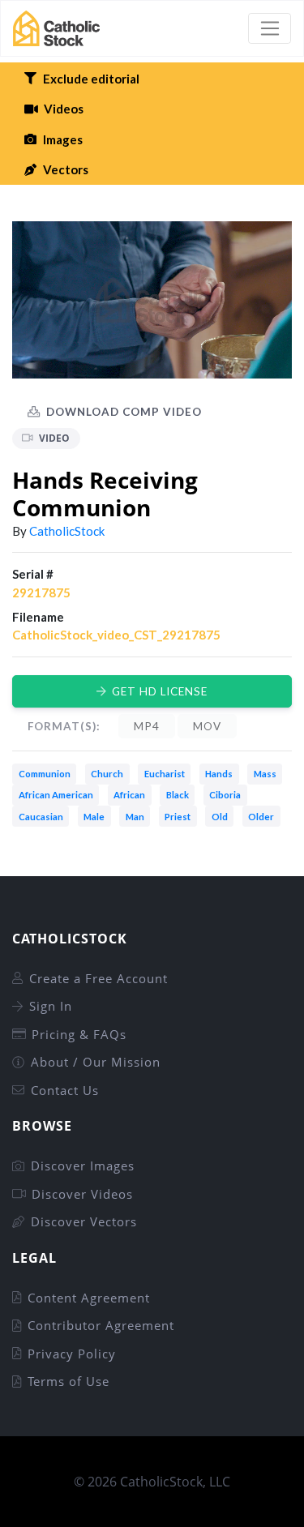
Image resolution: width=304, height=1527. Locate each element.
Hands (219, 773)
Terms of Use (68, 1381)
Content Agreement (89, 1298)
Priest (178, 816)
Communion (45, 773)
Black (177, 794)
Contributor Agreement (101, 1325)
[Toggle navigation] (269, 28)
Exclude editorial (91, 78)
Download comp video (124, 411)
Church (107, 773)
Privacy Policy (72, 1353)
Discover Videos (82, 1194)
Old (220, 816)
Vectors (65, 169)
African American (56, 794)
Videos (63, 108)
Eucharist (164, 773)
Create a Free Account (98, 978)
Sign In (50, 1006)
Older (261, 816)
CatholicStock (67, 531)
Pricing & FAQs (79, 1034)
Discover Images (83, 1165)
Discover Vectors (84, 1221)
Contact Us (65, 1090)
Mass (265, 773)
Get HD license (160, 691)
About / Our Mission (96, 1062)
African (129, 794)
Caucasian (41, 816)
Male (94, 816)
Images (63, 139)
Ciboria (225, 794)
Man (135, 816)
